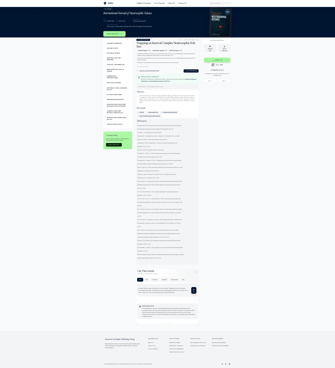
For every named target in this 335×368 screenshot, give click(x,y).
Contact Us (152, 345)
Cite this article (191, 71)
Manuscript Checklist (176, 345)
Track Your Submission (176, 349)
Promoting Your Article (176, 352)
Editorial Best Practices (198, 342)
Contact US (182, 3)
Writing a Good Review (219, 342)
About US (171, 3)
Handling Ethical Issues (198, 345)
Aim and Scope (118, 48)
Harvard (164, 279)
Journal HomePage (118, 43)
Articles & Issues (118, 82)
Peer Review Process (118, 99)
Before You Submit (174, 342)
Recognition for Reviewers (220, 345)
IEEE (183, 279)
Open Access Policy (118, 124)
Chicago (154, 279)
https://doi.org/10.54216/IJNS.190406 (149, 71)
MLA (140, 279)
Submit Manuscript (114, 34)
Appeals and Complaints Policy (118, 118)
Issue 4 (186, 39)
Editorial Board (118, 53)
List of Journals (159, 3)
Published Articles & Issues (118, 70)
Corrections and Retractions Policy (118, 112)
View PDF (218, 60)
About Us (151, 342)
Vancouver (174, 279)
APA (147, 279)
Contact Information (118, 64)
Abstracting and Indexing (118, 58)
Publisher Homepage (144, 3)
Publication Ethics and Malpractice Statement (118, 105)
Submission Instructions (118, 77)
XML (210, 80)
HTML (224, 80)
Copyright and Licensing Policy (118, 89)
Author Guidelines (118, 94)
